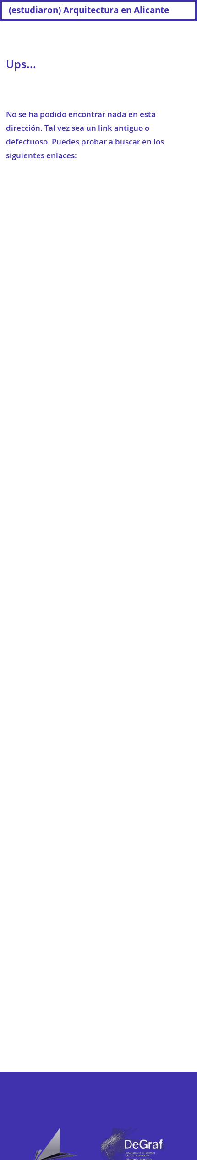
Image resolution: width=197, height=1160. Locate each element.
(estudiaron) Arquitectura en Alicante (89, 9)
